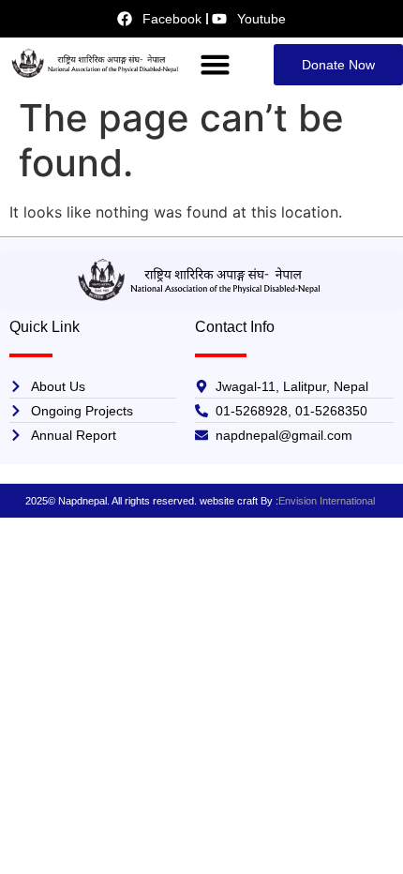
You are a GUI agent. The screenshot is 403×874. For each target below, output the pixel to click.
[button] (214, 64)
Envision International (328, 500)
